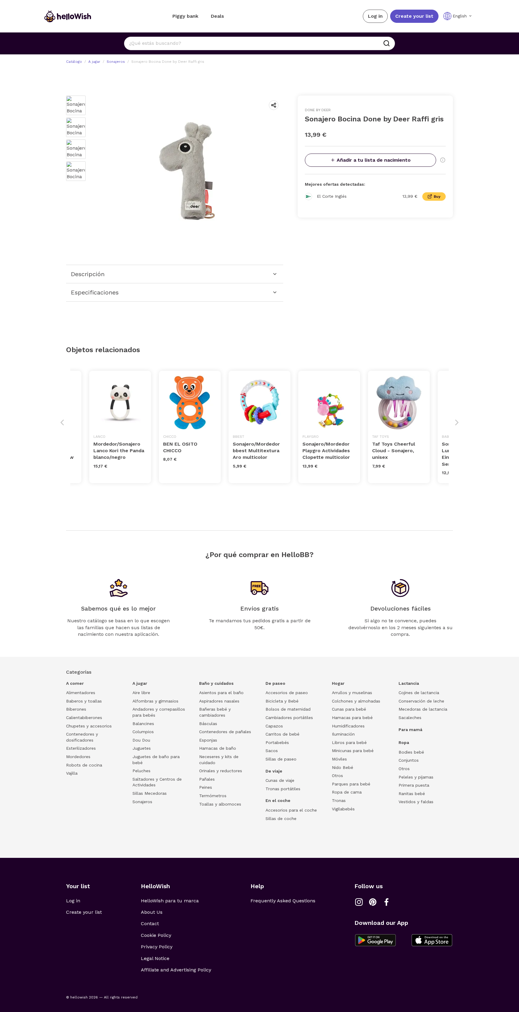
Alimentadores (80, 692)
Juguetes (141, 748)
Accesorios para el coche (291, 810)
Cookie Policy (156, 935)
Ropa (404, 742)
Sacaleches (410, 717)
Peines (205, 787)
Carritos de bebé (282, 734)
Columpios (143, 731)
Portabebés (277, 742)
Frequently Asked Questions (282, 901)
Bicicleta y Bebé (282, 701)
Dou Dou (141, 740)
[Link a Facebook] (386, 902)
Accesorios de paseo (287, 692)
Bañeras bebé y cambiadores (215, 712)
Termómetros (212, 795)
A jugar (94, 61)
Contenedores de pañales (225, 731)
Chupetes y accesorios (89, 726)
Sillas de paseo (281, 759)
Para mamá (410, 729)
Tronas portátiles (283, 788)
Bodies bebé (411, 752)
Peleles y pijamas (416, 777)
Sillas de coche (281, 818)
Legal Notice (155, 958)
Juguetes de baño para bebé (156, 759)
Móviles (339, 759)
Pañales (207, 779)
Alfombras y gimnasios (155, 701)
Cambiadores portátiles (289, 717)
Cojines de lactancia (419, 692)
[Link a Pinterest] (372, 902)
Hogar (338, 683)
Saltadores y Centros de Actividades (157, 782)
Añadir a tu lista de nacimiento (374, 160)
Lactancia (409, 683)
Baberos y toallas (84, 701)
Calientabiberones (84, 717)
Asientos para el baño (221, 692)
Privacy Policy (156, 947)
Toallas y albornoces (220, 804)
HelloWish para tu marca (170, 901)
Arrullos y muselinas (352, 692)
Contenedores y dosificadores (82, 737)
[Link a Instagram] (358, 902)
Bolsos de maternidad (288, 709)
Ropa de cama (347, 792)
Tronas (339, 800)
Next (456, 422)
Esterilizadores (81, 748)
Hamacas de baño (217, 748)
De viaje (274, 771)
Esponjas (208, 740)
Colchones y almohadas (356, 701)
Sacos (272, 750)
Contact (150, 923)
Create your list (414, 16)
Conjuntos (409, 760)
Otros (337, 775)
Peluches (141, 770)
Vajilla (71, 773)
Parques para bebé (351, 784)
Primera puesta (414, 785)
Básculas (208, 723)
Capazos (274, 726)
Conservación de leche (421, 701)
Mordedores (78, 756)
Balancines (143, 723)
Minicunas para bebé (353, 750)
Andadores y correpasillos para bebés (158, 712)
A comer (75, 683)
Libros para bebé (349, 742)
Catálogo (74, 61)
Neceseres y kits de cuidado (218, 759)
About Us (151, 912)
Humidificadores (348, 726)
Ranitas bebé (412, 793)
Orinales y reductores (220, 770)
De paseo (275, 683)
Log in (375, 16)
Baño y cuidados (216, 683)
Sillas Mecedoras (149, 793)
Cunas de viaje (280, 780)
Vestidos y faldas (416, 801)
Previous (62, 422)
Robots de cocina (84, 765)
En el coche (278, 800)
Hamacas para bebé (352, 717)
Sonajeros (116, 61)
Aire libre (141, 692)
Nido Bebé (342, 767)
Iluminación (343, 734)
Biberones (76, 709)
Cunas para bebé (349, 709)
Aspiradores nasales (219, 701)
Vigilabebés (343, 808)
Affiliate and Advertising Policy (176, 970)
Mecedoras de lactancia (423, 709)
